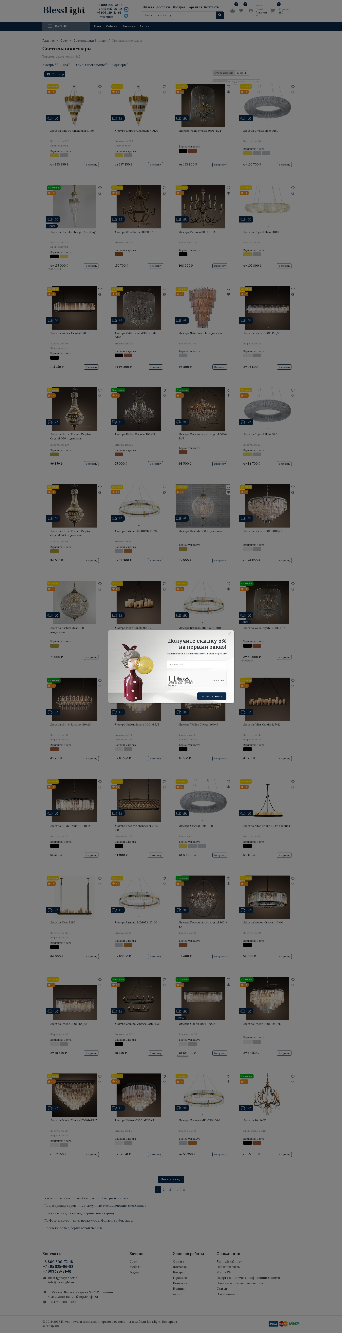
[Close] (229, 634)
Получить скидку (212, 696)
